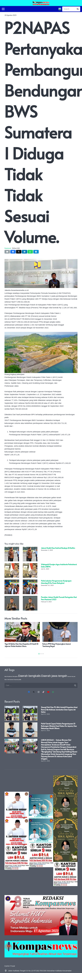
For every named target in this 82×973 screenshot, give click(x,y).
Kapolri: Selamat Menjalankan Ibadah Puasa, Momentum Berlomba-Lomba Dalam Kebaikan (59, 646)
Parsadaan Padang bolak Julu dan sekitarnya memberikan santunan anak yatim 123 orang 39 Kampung (20, 646)
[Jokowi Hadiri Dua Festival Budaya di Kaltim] (11, 548)
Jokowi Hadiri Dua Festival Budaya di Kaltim (58, 548)
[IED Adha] (65, 830)
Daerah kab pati (71, 676)
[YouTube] (48, 692)
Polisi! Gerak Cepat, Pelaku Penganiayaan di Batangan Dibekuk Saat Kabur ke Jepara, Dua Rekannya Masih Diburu (59, 725)
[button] (39, 654)
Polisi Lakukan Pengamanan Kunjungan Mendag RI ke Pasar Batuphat (56, 581)
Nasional (7, 248)
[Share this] (13, 252)
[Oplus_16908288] (41, 3)
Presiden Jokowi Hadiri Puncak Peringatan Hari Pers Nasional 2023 (59, 598)
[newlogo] (41, 949)
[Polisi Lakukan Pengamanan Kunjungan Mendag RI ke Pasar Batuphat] (11, 581)
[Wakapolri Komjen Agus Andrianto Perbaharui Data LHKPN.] (11, 565)
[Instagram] (38, 692)
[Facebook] (29, 692)
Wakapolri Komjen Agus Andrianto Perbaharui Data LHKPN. (59, 565)
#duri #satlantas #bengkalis (11, 676)
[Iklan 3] (41, 830)
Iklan (5, 679)
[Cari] (77, 8)
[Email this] (7, 252)
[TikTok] (43, 692)
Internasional (10, 679)
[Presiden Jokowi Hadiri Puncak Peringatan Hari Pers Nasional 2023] (11, 597)
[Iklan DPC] (16, 831)
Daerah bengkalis (29, 675)
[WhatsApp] (53, 692)
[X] (34, 692)
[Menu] (3, 8)
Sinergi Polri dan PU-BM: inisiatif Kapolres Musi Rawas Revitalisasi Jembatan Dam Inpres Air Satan (59, 709)
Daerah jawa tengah (54, 675)
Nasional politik (17, 679)
